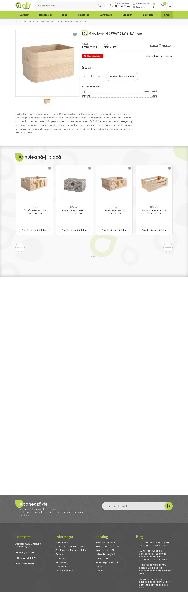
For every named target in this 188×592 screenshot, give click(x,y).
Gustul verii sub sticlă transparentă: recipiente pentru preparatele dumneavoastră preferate (153, 555)
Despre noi (45, 14)
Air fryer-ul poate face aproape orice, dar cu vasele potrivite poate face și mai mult (155, 583)
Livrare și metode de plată (70, 546)
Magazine (83, 14)
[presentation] (20, 247)
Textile (99, 567)
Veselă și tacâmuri (106, 542)
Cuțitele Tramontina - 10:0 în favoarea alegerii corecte (154, 544)
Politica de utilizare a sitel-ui (71, 550)
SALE (167, 14)
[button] (91, 256)
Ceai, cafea (102, 558)
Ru (153, 7)
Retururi (60, 554)
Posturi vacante (64, 571)
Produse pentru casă (107, 563)
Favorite (140, 7)
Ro (153, 3)
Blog (64, 14)
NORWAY (110, 47)
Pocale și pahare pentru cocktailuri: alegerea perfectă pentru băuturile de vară (155, 569)
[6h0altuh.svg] (161, 45)
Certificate (106, 14)
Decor (99, 571)
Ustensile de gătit (105, 554)
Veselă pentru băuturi (108, 546)
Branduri (127, 14)
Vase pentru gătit (105, 550)
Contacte (148, 14)
